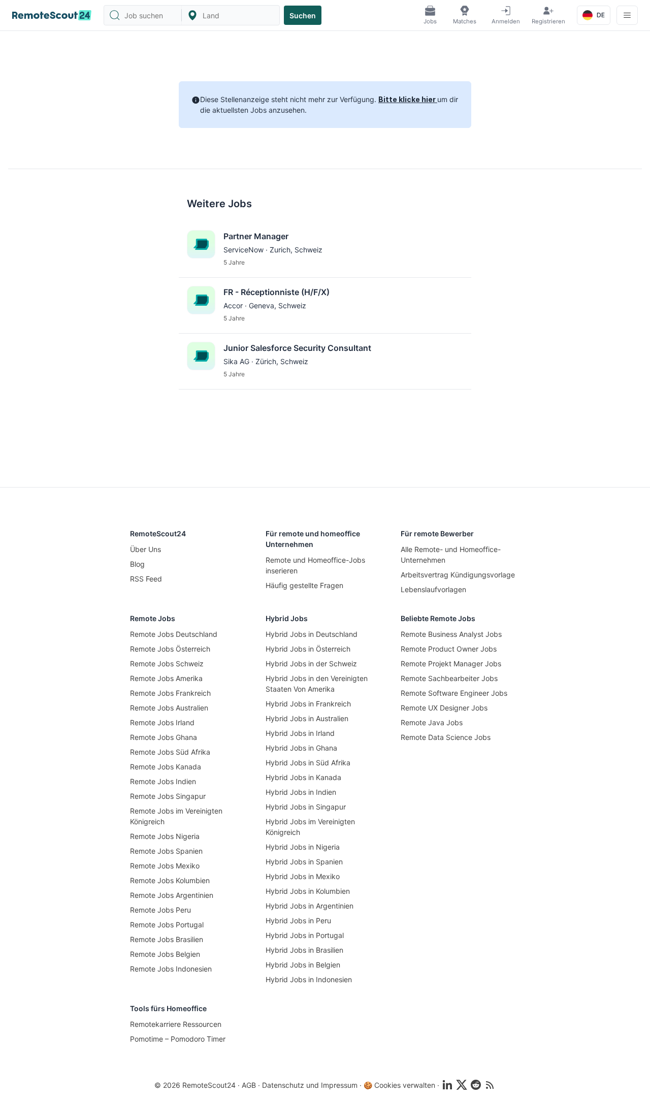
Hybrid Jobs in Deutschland (312, 634)
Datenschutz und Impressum (310, 1085)
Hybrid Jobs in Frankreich (308, 703)
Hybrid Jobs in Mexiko (303, 876)
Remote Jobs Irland (162, 722)
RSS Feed (146, 578)
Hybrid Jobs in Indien (301, 792)
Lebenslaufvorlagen (433, 589)
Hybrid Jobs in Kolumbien (308, 891)
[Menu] (627, 15)
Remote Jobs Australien (169, 707)
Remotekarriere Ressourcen (175, 1024)
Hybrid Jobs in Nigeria (303, 847)
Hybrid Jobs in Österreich (308, 648)
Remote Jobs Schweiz (167, 663)
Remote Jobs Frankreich (170, 693)
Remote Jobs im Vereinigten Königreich (176, 816)
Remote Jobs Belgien (165, 954)
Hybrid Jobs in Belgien (303, 964)
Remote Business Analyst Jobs (451, 634)
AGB (249, 1085)
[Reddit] (476, 1085)
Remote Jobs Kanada (165, 766)
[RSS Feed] (490, 1085)
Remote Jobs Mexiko (165, 865)
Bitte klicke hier (407, 99)
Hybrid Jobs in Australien (307, 718)
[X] (462, 1085)
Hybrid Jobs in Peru (298, 920)
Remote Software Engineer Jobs (454, 693)
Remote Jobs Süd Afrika (170, 752)
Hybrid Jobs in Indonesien (309, 979)
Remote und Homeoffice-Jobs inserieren (315, 565)
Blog (137, 564)
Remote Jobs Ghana (163, 737)
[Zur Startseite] (51, 15)
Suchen (302, 15)
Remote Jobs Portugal (167, 924)
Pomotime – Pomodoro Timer (177, 1039)
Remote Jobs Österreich (170, 648)
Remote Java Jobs (432, 722)
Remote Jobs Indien (163, 781)
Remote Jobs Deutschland (173, 634)
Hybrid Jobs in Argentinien (309, 905)
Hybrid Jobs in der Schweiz (311, 663)
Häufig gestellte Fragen (304, 585)
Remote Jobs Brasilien (166, 939)
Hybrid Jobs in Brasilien (304, 950)
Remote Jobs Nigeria (165, 836)
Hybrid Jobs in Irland (300, 733)
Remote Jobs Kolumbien (170, 880)
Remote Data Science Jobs (446, 737)
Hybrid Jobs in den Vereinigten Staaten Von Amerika (317, 683)
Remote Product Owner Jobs (449, 648)
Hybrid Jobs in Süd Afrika (308, 762)
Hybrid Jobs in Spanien (304, 861)
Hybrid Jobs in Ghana (301, 748)
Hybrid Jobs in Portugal (305, 935)
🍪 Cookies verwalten (399, 1085)
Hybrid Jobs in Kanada (303, 777)
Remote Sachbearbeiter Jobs (449, 678)
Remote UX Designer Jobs (444, 707)
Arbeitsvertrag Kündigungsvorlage (458, 574)
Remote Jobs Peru (160, 910)
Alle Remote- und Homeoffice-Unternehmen (451, 554)
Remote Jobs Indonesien (171, 968)
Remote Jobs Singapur (168, 796)
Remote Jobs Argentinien (171, 895)
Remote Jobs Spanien (166, 851)
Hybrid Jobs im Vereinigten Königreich (310, 826)
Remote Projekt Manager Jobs (451, 663)
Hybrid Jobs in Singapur (306, 806)
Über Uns (145, 549)
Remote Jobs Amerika (166, 678)
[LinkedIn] (447, 1085)
